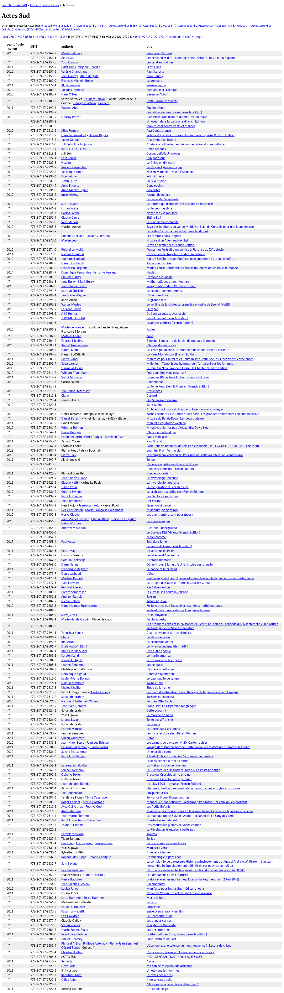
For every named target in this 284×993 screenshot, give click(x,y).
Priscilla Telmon (72, 428)
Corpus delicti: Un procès (163, 153)
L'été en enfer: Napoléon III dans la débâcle (176, 254)
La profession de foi (160, 642)
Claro (65, 395)
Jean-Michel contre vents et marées (171, 126)
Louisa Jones (69, 888)
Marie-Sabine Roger (75, 930)
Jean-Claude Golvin (74, 286)
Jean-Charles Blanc (74, 478)
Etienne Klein (100, 519)
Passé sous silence (159, 130)
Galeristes (153, 190)
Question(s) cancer (159, 505)
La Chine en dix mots (161, 163)
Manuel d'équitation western (166, 423)
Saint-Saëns (154, 405)
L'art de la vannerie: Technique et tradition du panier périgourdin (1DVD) (196, 870)
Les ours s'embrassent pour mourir (170, 514)
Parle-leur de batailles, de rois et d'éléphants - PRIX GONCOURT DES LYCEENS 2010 (203, 446)
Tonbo (151, 460)
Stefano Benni (70, 925)
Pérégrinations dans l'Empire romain (171, 286)
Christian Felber (72, 952)
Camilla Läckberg (73, 560)
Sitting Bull (154, 217)
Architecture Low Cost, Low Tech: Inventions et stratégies (185, 409)
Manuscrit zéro (157, 848)
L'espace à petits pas (160, 669)
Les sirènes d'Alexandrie (163, 555)
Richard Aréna (71, 943)
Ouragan (152, 309)
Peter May (68, 551)
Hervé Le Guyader (123, 519)
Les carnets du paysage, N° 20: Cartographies (177, 742)
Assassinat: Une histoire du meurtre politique (177, 117)
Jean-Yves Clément (73, 706)
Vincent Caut (104, 843)
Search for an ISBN (14, 5)
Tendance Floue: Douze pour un (168, 797)
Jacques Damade (72, 90)
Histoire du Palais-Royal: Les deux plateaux (175, 418)
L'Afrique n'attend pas (161, 432)
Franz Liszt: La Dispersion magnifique (171, 706)
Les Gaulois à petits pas (162, 496)
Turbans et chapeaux (160, 697)
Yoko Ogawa (69, 62)
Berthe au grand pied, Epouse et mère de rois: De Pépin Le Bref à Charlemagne (200, 578)
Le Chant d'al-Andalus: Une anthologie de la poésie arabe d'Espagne (192, 692)
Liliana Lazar (69, 720)
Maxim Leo (69, 240)
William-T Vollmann (74, 373)
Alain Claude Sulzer (74, 651)
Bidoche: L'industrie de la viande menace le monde (181, 341)
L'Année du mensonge (161, 345)
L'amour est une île (160, 277)
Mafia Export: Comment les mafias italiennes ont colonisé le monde (192, 268)
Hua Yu (66, 163)
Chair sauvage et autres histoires (169, 633)
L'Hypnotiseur (156, 158)
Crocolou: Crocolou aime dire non (169, 774)
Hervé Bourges (71, 432)
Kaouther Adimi (71, 975)
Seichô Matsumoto (73, 752)
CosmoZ (152, 395)
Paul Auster (69, 542)
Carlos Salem (70, 213)
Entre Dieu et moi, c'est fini (165, 911)
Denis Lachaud (71, 574)
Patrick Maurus (71, 729)
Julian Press (69, 487)
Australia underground (162, 528)
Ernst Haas (68, 67)
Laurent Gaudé (71, 309)
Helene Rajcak (98, 135)
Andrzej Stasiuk (71, 596)
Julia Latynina (70, 583)
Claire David (94, 820)
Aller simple (155, 382)
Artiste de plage (157, 989)
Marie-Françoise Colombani (104, 510)
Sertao (151, 839)
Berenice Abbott (157, 94)
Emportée (153, 907)
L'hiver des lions (157, 295)
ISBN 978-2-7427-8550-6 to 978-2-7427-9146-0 (33, 37)
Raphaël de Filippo (73, 857)
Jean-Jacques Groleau (75, 884)
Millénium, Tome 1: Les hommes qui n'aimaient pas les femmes (190, 363)
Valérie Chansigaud (74, 71)
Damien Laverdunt (73, 135)
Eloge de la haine (158, 688)
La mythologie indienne (162, 478)
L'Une (150, 574)
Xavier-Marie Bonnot (75, 678)
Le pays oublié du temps (163, 678)
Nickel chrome (156, 537)
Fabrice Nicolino (72, 341)
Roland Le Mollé (72, 249)
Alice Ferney (69, 130)
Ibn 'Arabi (67, 642)
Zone (150, 336)
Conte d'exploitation (160, 674)
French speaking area (44, 5)
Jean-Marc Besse (72, 742)
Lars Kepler (69, 158)
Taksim (151, 596)
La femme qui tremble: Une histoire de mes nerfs (180, 204)
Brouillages (154, 391)
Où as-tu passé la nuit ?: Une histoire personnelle (180, 564)
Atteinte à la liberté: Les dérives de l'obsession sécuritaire (186, 144)
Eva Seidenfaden (72, 870)
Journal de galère (158, 195)
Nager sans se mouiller (162, 213)
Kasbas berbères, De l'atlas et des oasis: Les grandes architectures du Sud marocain (203, 414)
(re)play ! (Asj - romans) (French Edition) (174, 784)
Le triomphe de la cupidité (164, 660)
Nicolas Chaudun (72, 254)
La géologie (154, 81)
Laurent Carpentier (74, 747)
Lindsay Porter (71, 117)
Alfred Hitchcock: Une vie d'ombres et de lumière (180, 756)
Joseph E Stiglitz (72, 660)
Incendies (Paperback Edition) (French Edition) (178, 377)
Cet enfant (154, 501)
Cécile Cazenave (96, 797)
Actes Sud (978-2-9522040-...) (195, 25)
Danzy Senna (69, 564)
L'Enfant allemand (159, 560)
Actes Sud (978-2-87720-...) (31, 29)
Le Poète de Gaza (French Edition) (169, 546)
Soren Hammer (94, 898)
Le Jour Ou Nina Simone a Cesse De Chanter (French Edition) (187, 368)
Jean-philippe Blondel (75, 784)
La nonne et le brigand (162, 569)
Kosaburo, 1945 (157, 601)
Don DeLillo (69, 176)
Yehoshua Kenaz (72, 633)
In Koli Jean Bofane (74, 934)
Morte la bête (156, 898)
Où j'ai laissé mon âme (162, 400)
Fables (151, 329)
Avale (150, 961)
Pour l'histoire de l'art (161, 939)
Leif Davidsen (70, 916)
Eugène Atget (70, 108)
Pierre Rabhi (69, 359)
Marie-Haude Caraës (75, 619)
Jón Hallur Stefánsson (75, 391)
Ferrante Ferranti (105, 272)
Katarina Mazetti (72, 911)
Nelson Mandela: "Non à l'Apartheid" (171, 172)
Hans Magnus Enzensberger (80, 606)
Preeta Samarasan (73, 592)
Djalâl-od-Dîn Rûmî (74, 646)
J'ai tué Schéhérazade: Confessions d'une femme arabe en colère (190, 259)
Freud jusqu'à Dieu (159, 53)
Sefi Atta (67, 961)
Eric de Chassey (71, 939)
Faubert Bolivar (94, 99)
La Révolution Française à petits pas (171, 829)
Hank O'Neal (69, 94)
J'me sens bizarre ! (159, 852)
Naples (151, 272)
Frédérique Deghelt (74, 569)
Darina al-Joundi (72, 368)
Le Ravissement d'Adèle (163, 222)
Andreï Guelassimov (74, 345)
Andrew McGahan (73, 528)
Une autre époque (159, 651)
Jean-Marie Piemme (75, 816)
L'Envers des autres (160, 975)
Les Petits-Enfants (158, 807)
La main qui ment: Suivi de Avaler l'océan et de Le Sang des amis (190, 816)
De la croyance (157, 615)
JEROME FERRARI (73, 318)
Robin (89, 81)
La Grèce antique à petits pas (166, 843)
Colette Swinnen (72, 492)
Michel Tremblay (72, 770)
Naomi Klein (69, 350)
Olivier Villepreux (98, 236)
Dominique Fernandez (76, 272)
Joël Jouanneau (71, 793)
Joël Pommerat (71, 501)
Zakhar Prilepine (72, 825)
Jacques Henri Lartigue (162, 90)
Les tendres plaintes (160, 62)
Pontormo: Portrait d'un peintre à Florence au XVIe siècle (185, 249)
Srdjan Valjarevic (72, 738)
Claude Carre (70, 217)
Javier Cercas (70, 140)
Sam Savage (69, 863)
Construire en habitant (162, 820)
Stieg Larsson (70, 363)
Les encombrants (158, 930)
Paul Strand (154, 441)
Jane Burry (68, 282)
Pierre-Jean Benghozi (123, 943)
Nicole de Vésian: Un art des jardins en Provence (179, 893)
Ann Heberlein (71, 811)
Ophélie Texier (71, 774)
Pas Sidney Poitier (158, 587)
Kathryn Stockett (72, 291)
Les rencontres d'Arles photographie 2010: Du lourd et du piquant (191, 58)
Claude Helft (69, 482)
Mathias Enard (71, 336)
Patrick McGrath (72, 834)
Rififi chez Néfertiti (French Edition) (170, 469)
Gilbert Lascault (94, 875)
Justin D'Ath (69, 181)
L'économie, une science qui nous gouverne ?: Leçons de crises (189, 945)
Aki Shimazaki (70, 85)
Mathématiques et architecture (168, 282)
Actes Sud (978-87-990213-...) (232, 25)
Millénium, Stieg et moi (162, 510)
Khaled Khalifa (71, 688)
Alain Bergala (89, 76)
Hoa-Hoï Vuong (100, 692)
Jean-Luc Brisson (98, 742)
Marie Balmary (71, 53)
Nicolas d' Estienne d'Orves (79, 701)
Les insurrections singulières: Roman (171, 733)
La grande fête (156, 300)
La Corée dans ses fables (163, 729)
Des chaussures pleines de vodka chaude (174, 825)
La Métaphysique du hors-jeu (166, 765)
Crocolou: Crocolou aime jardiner (169, 779)
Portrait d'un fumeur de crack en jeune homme (178, 610)
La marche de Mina (160, 715)
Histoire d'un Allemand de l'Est (167, 240)
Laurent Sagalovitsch (75, 765)
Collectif (104, 103)
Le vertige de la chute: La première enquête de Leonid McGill (188, 304)
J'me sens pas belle (159, 980)
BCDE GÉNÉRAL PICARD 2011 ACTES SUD (174, 957)
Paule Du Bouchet (73, 907)
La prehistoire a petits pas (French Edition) (175, 492)
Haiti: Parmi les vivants (162, 101)
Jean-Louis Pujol (89, 505)
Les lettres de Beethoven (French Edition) (174, 112)
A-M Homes (69, 314)
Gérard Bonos (70, 948)
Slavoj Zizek (69, 615)
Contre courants (157, 473)
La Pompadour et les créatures (167, 875)
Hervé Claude (70, 514)
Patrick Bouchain (72, 820)
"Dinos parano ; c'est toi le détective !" (173, 984)
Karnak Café (155, 683)
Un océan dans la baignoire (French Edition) (176, 121)
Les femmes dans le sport (164, 236)
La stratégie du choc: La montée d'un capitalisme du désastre (188, 350)
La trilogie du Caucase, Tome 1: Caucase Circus (178, 583)
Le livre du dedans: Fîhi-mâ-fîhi (167, 646)
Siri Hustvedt (69, 204)
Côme (150, 738)
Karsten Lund (70, 655)
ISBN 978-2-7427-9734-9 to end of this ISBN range (168, 37)
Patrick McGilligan (73, 756)
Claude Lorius (99, 747)
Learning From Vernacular (164, 450)
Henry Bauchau (71, 879)
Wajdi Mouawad (72, 377)
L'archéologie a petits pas (164, 857)
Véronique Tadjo (72, 172)
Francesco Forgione (74, 268)
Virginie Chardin (89, 67)
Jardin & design (157, 619)
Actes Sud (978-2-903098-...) (159, 25)
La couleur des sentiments (164, 291)
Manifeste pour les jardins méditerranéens (175, 888)
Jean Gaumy (69, 76)
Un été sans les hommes (163, 970)
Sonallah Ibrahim (72, 697)
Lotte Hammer (71, 898)
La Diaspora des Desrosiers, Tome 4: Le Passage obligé (183, 770)
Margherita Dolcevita (161, 925)
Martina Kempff (72, 578)
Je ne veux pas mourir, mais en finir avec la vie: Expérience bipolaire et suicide (200, 811)
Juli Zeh (66, 144)
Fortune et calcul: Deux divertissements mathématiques (184, 606)
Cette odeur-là (156, 710)
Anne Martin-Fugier (74, 190)
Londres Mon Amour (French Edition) (171, 354)
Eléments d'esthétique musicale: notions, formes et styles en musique (193, 788)
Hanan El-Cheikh (72, 263)
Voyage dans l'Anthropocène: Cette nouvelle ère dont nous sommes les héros (198, 747)
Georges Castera (84, 103)
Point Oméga (155, 176)
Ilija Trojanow (83, 144)
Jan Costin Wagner (73, 295)
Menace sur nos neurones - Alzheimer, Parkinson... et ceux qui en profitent (197, 802)
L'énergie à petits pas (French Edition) (172, 464)
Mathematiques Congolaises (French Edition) (177, 934)
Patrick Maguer (71, 496)
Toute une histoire (159, 263)
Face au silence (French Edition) (168, 761)
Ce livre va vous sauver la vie (166, 314)
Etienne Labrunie (72, 236)
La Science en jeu (158, 521)
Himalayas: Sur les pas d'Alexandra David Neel (178, 428)
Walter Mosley (71, 304)
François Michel (72, 81)
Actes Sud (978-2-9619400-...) (66, 29)
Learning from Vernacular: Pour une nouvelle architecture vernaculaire (195, 455)
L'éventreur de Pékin (160, 551)
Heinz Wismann (71, 523)
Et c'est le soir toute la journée (167, 592)
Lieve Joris (68, 966)
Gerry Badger (93, 437)
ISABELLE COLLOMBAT (76, 149)
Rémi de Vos (69, 222)
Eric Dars (67, 843)
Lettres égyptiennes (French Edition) (171, 245)
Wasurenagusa (156, 85)
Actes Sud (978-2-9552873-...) (58, 25)
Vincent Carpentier (74, 167)
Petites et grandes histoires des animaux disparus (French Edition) (191, 135)
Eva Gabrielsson (72, 510)
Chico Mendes (156, 149)
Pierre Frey (68, 455)
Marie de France (72, 327)
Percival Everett (72, 587)
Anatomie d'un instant (161, 140)
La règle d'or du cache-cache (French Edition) (177, 231)
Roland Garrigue (100, 857)
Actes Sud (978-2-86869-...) (125, 25)
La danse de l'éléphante (163, 199)
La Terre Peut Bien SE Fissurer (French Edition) (178, 386)
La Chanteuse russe (160, 916)
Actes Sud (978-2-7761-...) (92, 25)
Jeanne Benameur (73, 665)
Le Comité (153, 724)
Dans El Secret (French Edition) (167, 318)
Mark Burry (86, 282)
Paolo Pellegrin (71, 437)
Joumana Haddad (73, 259)
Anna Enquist (70, 185)
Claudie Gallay (71, 277)
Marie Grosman (93, 802)
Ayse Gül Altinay (72, 807)
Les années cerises (159, 920)
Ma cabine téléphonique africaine (169, 966)
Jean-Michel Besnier (75, 519)
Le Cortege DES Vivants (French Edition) (173, 532)
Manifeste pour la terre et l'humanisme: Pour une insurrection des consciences (200, 359)
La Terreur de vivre (159, 208)
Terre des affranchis (160, 720)
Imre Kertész (69, 195)
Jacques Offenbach (159, 701)
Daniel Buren (70, 418)
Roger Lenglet (70, 802)
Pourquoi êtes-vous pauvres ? (166, 373)
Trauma (152, 834)
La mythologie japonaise (163, 482)
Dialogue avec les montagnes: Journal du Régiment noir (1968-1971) (193, 879)
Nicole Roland (70, 601)
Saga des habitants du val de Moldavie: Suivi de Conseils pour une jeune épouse (200, 227)
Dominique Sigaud (73, 674)
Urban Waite (69, 208)
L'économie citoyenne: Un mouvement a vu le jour (181, 952)
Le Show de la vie (158, 637)
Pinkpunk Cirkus (157, 793)
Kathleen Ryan (114, 437)
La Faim (152, 902)
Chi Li (65, 637)
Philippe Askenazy (95, 943)
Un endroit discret (159, 752)
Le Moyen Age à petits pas (164, 167)
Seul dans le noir (158, 542)
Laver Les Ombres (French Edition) (170, 323)
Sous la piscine (156, 181)
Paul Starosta (155, 71)
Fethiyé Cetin (94, 807)
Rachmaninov (156, 884)
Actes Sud (67, 58)
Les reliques (155, 665)
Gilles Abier (69, 980)
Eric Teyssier (84, 843)
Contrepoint (155, 185)
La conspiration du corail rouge (168, 487)
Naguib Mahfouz (72, 683)
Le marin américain (160, 655)
